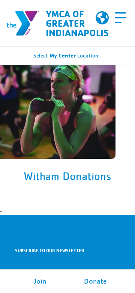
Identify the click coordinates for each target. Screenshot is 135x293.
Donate (95, 281)
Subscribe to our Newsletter (49, 250)
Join (40, 281)
